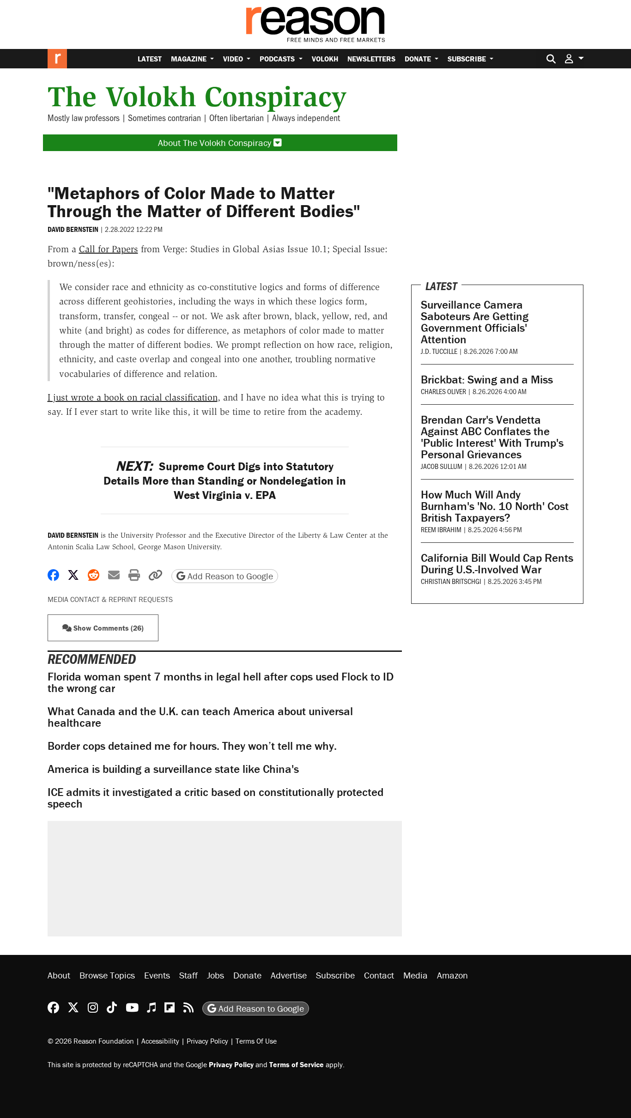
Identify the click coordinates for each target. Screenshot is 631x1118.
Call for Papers (108, 249)
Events (157, 975)
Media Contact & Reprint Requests (110, 599)
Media (415, 975)
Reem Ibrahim (441, 529)
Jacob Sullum (441, 466)
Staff (188, 975)
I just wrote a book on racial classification (133, 397)
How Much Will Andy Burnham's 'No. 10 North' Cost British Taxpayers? (495, 506)
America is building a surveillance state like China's (173, 769)
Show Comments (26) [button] (108, 627)
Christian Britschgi (451, 581)
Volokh (325, 58)
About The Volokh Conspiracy (215, 142)
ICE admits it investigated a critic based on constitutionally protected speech (215, 798)
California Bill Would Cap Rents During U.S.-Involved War (497, 564)
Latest (150, 58)
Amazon (452, 975)
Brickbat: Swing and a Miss (487, 379)
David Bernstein (73, 229)
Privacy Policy (207, 1040)
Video (234, 58)
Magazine (189, 58)
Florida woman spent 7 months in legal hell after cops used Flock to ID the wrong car (221, 682)
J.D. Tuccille (439, 351)
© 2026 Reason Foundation (91, 1040)
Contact (379, 975)
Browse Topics (107, 975)
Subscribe (468, 58)
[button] (574, 58)
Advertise (289, 975)
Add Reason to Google (229, 576)
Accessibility (160, 1040)
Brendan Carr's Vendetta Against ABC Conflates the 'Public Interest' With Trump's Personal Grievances (492, 437)
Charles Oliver (443, 391)
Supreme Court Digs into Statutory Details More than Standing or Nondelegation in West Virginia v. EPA (224, 481)
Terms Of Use (256, 1040)
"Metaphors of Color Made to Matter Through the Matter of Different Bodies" (204, 202)
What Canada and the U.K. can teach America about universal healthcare (200, 717)
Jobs (215, 975)
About (59, 975)
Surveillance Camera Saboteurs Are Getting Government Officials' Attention (474, 322)
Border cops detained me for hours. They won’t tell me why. (192, 746)
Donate (419, 58)
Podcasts (278, 58)
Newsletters (371, 58)
